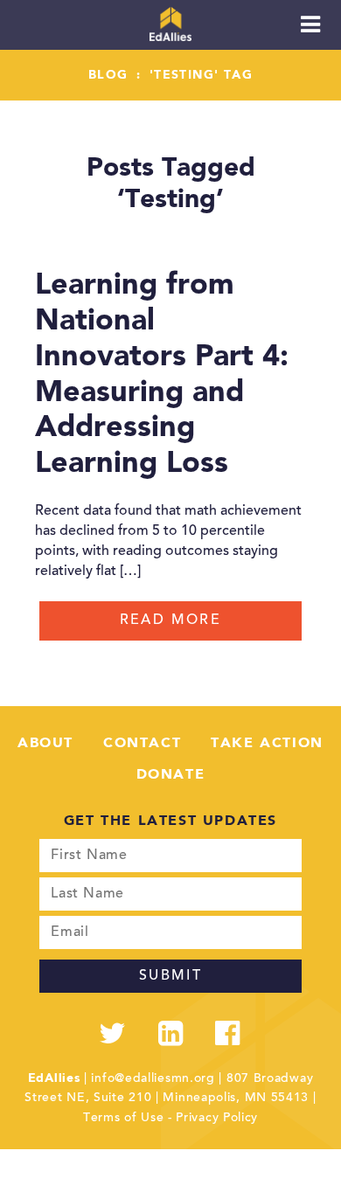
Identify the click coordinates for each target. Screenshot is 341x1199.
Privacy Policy (217, 1118)
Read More (171, 620)
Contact (142, 744)
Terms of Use (123, 1118)
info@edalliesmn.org (152, 1079)
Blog (108, 75)
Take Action (267, 744)
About (45, 744)
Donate (170, 775)
